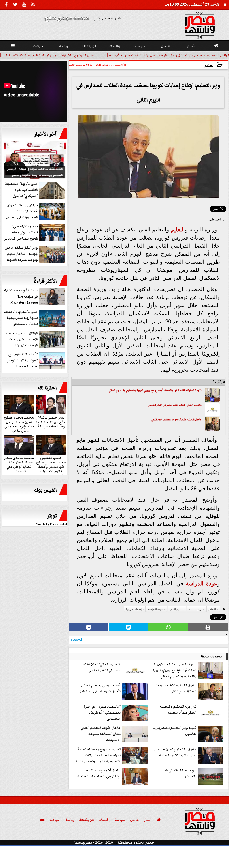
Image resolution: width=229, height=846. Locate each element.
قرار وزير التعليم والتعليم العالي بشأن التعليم (177, 709)
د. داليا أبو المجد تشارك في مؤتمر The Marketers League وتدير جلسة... (20, 297)
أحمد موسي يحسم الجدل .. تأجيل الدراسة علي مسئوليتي (99, 688)
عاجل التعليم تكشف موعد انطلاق (182, 419)
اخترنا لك (47, 388)
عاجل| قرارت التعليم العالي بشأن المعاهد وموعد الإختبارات (100, 733)
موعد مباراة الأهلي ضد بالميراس (179, 773)
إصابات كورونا (134, 609)
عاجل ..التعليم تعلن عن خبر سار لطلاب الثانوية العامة (175, 752)
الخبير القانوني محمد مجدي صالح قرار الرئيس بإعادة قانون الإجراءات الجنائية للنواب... (51, 466)
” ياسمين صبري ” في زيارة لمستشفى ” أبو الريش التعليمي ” (102, 712)
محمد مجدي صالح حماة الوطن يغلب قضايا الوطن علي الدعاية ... (19, 464)
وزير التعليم (195, 609)
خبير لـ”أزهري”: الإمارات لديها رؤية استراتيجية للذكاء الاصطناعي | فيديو (21, 318)
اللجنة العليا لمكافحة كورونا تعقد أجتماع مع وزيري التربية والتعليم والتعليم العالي (155, 390)
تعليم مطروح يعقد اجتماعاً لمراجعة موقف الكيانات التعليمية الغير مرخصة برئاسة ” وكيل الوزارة (98, 755)
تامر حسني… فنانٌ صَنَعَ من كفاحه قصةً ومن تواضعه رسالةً (51, 422)
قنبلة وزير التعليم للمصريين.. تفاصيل (174, 730)
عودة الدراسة (201, 584)
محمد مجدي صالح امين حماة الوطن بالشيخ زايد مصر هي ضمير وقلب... (19, 424)
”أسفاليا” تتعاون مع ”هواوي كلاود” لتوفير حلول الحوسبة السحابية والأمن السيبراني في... (36, 361)
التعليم (178, 230)
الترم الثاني (156, 419)
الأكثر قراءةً (45, 281)
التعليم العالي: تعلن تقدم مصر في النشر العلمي (175, 405)
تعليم (208, 65)
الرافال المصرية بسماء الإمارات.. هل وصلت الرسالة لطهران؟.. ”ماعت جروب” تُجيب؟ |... (166, 55)
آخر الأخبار (45, 134)
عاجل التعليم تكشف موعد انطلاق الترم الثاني (176, 688)
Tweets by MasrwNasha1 (51, 524)
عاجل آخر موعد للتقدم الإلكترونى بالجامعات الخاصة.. (98, 773)
